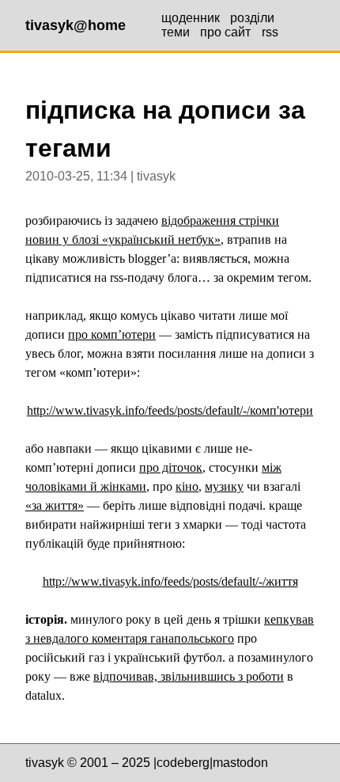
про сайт (225, 32)
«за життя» (54, 505)
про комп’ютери (112, 334)
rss (270, 32)
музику (224, 486)
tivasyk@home (75, 25)
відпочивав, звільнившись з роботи (188, 676)
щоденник (190, 18)
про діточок (170, 467)
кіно (187, 486)
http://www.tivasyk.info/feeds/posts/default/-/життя (170, 581)
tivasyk (44, 762)
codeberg (183, 762)
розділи (252, 18)
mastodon (240, 762)
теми (175, 32)
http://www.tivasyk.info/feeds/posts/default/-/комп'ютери (170, 410)
